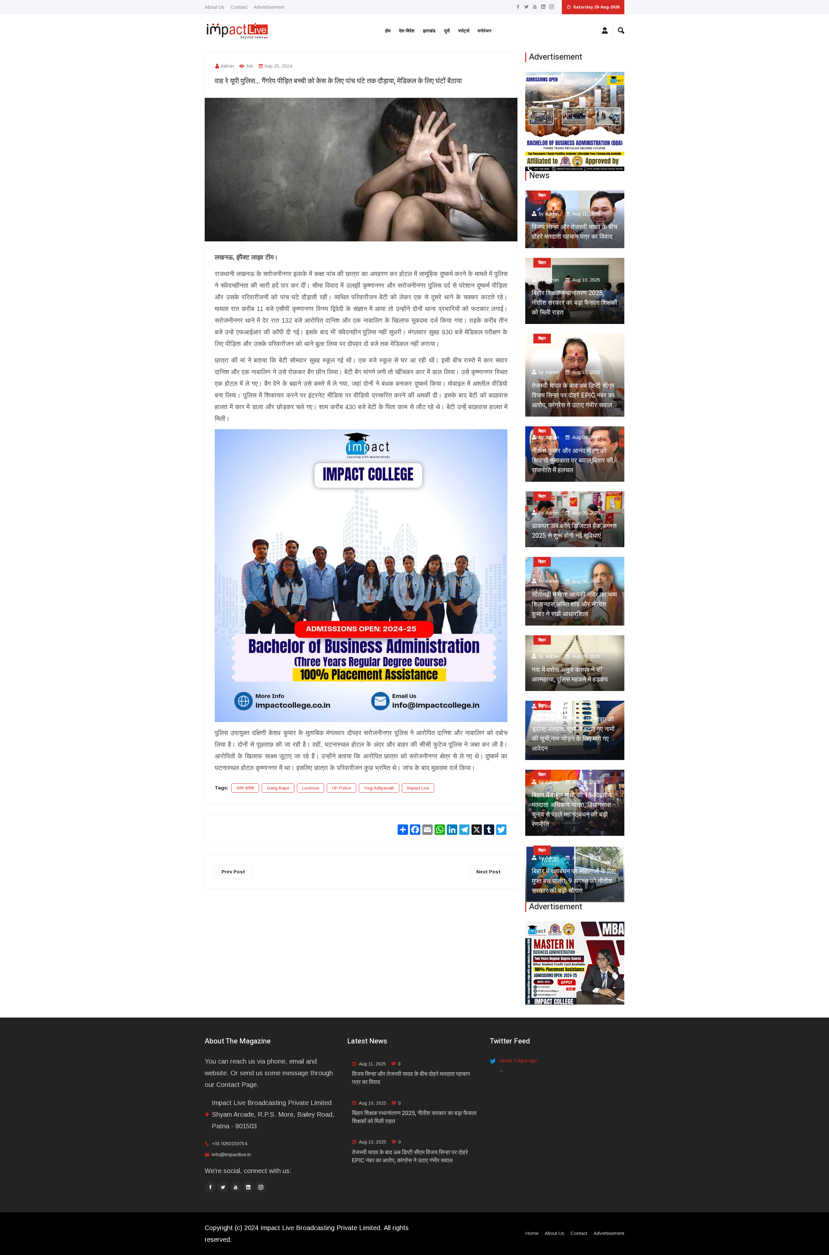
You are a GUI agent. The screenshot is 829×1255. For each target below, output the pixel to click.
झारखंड (429, 31)
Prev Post (233, 871)
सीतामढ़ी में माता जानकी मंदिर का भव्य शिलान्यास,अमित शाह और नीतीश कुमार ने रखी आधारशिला (574, 604)
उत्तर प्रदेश (245, 788)
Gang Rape (278, 788)
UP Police (341, 788)
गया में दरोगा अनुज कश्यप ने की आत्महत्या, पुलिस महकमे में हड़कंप (570, 674)
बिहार (542, 195)
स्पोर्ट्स (463, 31)
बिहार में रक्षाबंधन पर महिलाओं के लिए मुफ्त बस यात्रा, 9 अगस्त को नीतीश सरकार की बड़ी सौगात (574, 881)
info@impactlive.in (231, 1154)
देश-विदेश (406, 31)
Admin (227, 66)
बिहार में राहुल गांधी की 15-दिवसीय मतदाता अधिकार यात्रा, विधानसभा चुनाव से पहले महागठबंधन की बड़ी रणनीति (571, 809)
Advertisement (269, 7)
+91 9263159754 (229, 1143)
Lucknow (310, 788)
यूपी (447, 31)
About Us (214, 7)
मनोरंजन (484, 31)
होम (388, 31)
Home (532, 1233)
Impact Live (418, 788)
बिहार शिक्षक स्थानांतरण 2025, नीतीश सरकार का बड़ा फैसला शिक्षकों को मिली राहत (574, 302)
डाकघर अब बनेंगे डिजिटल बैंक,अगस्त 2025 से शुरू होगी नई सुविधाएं (574, 530)
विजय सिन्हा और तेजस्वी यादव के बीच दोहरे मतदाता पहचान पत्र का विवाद (574, 231)
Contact (239, 7)
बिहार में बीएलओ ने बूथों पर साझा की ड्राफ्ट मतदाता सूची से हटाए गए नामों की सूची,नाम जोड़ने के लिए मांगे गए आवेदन (573, 734)
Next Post (488, 871)
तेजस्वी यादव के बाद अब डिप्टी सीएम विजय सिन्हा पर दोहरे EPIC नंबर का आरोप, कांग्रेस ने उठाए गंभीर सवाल (573, 395)
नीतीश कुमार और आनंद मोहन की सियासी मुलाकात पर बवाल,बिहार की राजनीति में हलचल (572, 460)
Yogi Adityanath (379, 788)
